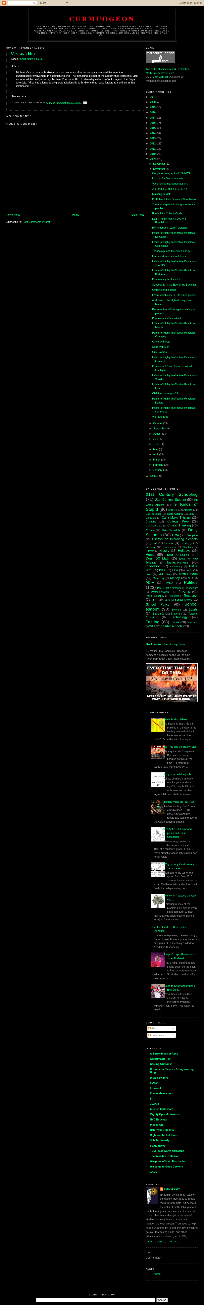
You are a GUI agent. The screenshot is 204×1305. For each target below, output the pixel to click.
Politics (191, 582)
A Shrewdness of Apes (164, 1053)
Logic (189, 570)
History (164, 550)
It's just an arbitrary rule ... (179, 774)
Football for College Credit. (167, 213)
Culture (150, 530)
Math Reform (188, 574)
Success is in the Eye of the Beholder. (174, 284)
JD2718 (154, 1103)
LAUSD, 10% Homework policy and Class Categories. (178, 833)
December (159, 163)
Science (176, 609)
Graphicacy (170, 547)
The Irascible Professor (164, 1156)
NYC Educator (158, 1119)
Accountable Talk (160, 1058)
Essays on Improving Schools (175, 539)
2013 (153, 138)
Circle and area (161, 341)
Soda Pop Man (160, 346)
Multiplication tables (175, 719)
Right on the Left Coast (164, 1135)
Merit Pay (159, 578)
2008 (153, 476)
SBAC (167, 600)
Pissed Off (156, 1124)
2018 (153, 112)
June (156, 444)
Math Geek (165, 574)
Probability (192, 588)
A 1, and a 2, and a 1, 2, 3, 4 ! (169, 188)
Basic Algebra (175, 513)
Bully (191, 514)
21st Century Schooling (172, 494)
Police (169, 582)
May (156, 449)
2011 (153, 148)
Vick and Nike (23, 53)
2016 (153, 122)
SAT (155, 599)
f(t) (151, 1098)
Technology (179, 617)
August (157, 433)
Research (191, 595)
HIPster (150, 551)
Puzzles (184, 591)
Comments (157, 1035)
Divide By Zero (159, 1077)
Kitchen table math (161, 1109)
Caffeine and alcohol (164, 289)
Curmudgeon (102, 18)
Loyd (148, 574)
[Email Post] (84, 102)
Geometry (186, 543)
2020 (153, 102)
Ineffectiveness (177, 562)
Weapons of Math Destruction (168, 1161)
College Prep (178, 521)
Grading (150, 547)
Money (175, 578)
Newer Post (13, 214)
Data (175, 535)
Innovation (153, 566)
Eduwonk (156, 1088)
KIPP (162, 570)
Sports (193, 609)
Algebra (187, 509)
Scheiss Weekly (159, 1140)
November (159, 168)
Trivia (175, 622)
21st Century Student (170, 499)
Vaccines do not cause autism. (170, 183)
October (158, 423)
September (160, 428)
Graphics (188, 547)
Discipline (192, 535)
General (168, 543)
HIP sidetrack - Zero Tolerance (169, 227)
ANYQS (172, 509)
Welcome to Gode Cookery (166, 1166)
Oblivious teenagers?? (165, 393)
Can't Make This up (31, 58)
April (156, 454)
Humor (150, 554)
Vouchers (192, 622)
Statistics (176, 613)
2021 (153, 96)
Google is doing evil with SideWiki (171, 173)
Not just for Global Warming (168, 178)
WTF (152, 626)
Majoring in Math (161, 193)
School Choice (183, 599)
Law (175, 570)
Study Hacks (157, 1145)
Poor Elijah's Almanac (169, 588)
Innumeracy (176, 566)
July (156, 438)
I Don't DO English (177, 554)
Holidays (184, 550)
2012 (153, 143)
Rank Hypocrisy (155, 595)
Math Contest (160, 76)
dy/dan (154, 1082)
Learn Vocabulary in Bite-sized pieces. (174, 295)
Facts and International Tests (169, 256)
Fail (155, 543)
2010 (153, 153)
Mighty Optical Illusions (164, 1114)
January (158, 469)
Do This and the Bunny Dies (165, 644)
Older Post (137, 214)
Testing (153, 622)
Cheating (151, 521)
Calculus (151, 517)
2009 (153, 159)
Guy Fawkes (159, 352)
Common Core (154, 525)
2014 (153, 133)
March (157, 459)
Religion (174, 596)
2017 (153, 117)
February (158, 464)
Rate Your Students (162, 1129)
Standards (158, 613)
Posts (154, 1028)
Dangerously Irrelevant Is (166, 279)
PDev (150, 582)
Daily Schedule (171, 530)
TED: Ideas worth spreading (167, 1150)
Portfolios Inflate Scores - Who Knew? (174, 199)
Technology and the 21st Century (171, 250)
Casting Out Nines (161, 1063)
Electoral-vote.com (161, 1093)
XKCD (153, 1171)
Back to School (154, 514)
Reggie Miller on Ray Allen (179, 801)
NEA (190, 578)
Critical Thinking (179, 525)
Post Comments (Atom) (36, 221)
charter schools (171, 626)
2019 (153, 107)
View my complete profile (163, 1242)
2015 (153, 128)
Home (75, 214)
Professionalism (160, 591)
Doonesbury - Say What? (166, 318)
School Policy (157, 604)
